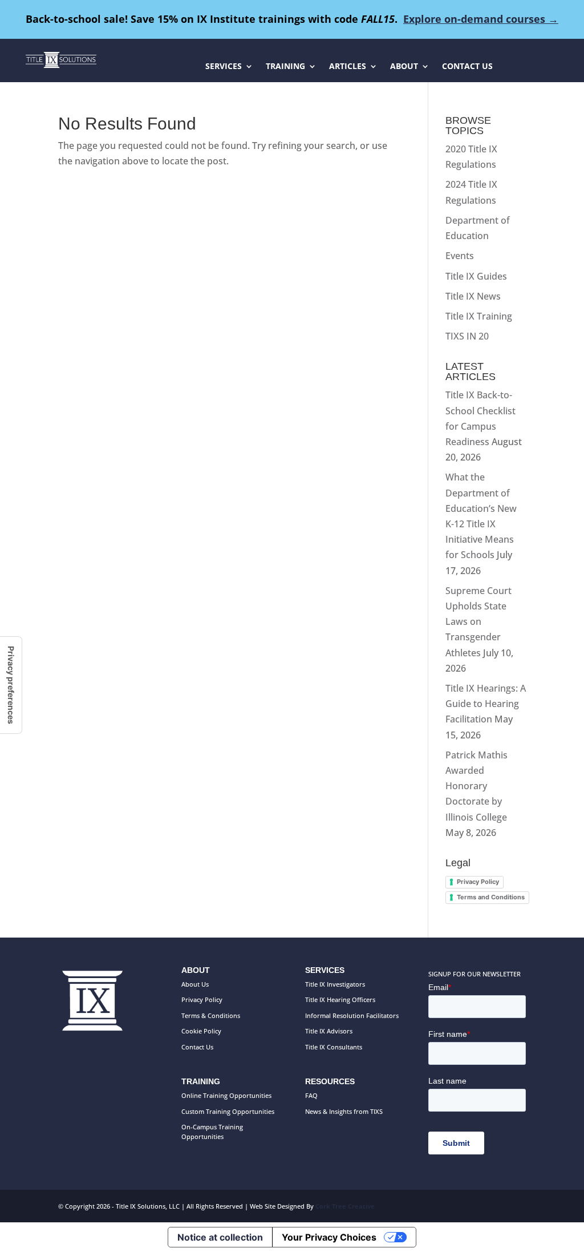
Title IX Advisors (328, 1031)
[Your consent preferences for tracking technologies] (11, 685)
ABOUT (404, 66)
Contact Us (197, 1047)
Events (459, 255)
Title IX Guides (476, 276)
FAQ (311, 1095)
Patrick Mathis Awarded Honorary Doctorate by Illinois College (476, 786)
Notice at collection (220, 1237)
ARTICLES (347, 66)
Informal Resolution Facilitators (352, 1015)
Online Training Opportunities (226, 1095)
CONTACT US (467, 66)
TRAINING (285, 66)
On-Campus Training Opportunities (212, 1131)
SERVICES (223, 66)
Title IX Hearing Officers (340, 999)
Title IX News (473, 296)
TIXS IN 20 (467, 336)
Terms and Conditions (491, 897)
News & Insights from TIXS (344, 1111)
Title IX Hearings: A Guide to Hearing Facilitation (485, 703)
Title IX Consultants (333, 1047)
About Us (195, 984)
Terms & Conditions (210, 1015)
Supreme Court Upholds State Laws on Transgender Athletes (478, 621)
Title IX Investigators (335, 984)
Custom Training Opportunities (227, 1111)
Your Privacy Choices (329, 1237)
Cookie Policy (201, 1031)
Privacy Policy (478, 882)
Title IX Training (478, 316)
